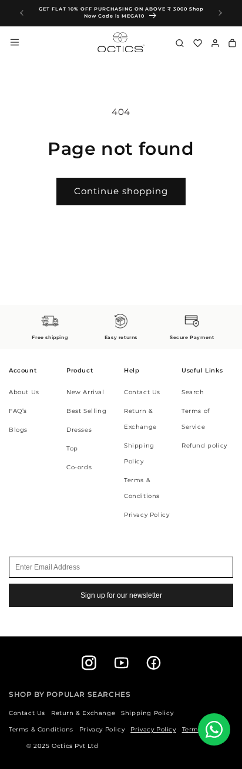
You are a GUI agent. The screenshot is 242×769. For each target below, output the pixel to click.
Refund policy (204, 445)
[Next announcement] (220, 13)
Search (193, 392)
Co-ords (79, 467)
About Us (24, 392)
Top (72, 448)
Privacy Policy (146, 515)
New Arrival (85, 392)
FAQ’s (18, 411)
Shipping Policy (147, 713)
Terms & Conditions (41, 729)
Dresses (79, 429)
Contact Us (142, 392)
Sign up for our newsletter (121, 595)
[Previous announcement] (22, 13)
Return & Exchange (83, 713)
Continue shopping (121, 191)
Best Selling (86, 411)
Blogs (18, 429)
